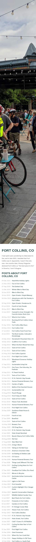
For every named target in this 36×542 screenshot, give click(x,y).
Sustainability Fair (18, 390)
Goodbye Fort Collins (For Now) (23, 470)
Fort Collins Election (19, 513)
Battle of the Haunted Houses (22, 387)
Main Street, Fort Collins (20, 518)
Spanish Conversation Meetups (22, 492)
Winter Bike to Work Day (20, 289)
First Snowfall (16, 484)
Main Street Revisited (19, 433)
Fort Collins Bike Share (19, 325)
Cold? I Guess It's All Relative (22, 521)
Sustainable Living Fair (19, 364)
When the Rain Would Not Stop (23, 345)
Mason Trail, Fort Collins (20, 510)
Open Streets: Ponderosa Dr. (21, 303)
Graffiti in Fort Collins (19, 342)
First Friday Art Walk (19, 396)
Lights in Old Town (18, 481)
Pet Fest (15, 439)
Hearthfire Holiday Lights (20, 281)
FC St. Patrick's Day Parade (21, 378)
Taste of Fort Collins (19, 348)
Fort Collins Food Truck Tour (21, 331)
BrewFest (15, 418)
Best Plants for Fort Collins (21, 498)
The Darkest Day (17, 286)
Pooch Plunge (16, 393)
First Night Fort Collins (20, 356)
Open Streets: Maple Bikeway (22, 295)
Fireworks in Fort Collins (20, 501)
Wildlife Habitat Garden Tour (22, 495)
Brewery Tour (16, 424)
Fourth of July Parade (19, 306)
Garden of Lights (17, 384)
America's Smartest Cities (21, 451)
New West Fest (17, 442)
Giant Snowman (17, 532)
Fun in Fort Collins (18, 284)
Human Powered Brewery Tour (22, 381)
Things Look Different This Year (22, 462)
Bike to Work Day (18, 292)
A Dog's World (17, 445)
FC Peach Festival (18, 372)
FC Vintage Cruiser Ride (20, 507)
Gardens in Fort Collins (20, 504)
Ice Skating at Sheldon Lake (21, 454)
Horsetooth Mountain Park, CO (23, 339)
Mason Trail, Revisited (19, 402)
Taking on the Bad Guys (20, 448)
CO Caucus (15, 457)
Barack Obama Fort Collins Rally (23, 436)
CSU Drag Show (17, 427)
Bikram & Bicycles (18, 473)
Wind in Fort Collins (19, 317)
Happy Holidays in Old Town (21, 538)
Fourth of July (16, 415)
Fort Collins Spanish (19, 353)
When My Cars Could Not (21, 535)
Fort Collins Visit (17, 328)
